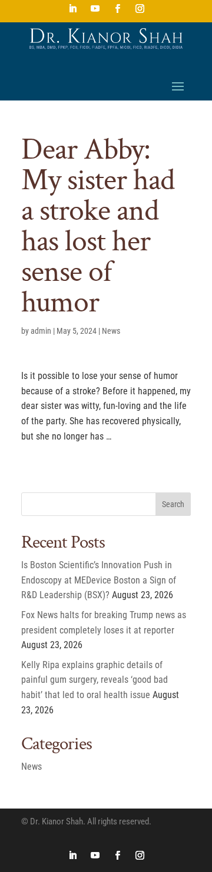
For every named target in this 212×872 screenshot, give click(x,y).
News (111, 331)
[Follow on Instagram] (139, 9)
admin (41, 331)
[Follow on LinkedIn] (72, 9)
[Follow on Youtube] (95, 9)
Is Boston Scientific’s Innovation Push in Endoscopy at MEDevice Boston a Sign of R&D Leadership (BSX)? (98, 580)
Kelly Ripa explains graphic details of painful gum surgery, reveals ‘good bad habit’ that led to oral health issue (94, 679)
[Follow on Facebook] (117, 9)
